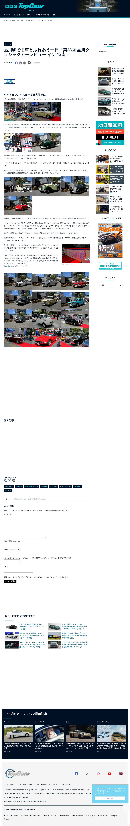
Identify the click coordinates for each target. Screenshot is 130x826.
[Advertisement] (65, 30)
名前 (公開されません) (12, 541)
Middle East (65, 816)
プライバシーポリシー (24, 784)
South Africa (104, 816)
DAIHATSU (9, 486)
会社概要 (56, 784)
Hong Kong (36, 816)
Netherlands (78, 816)
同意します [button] (110, 798)
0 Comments (36, 63)
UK (7, 816)
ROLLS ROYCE (65, 486)
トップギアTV (19, 15)
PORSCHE (53, 486)
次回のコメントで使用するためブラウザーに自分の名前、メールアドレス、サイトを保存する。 (36, 577)
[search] (126, 14)
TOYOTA (8, 490)
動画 (28, 15)
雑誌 (54, 15)
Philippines (91, 816)
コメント (8, 514)
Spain (115, 816)
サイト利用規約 (9, 784)
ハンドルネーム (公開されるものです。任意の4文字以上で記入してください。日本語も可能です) (37, 558)
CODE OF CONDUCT (42, 784)
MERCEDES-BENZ (31, 486)
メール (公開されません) (12, 549)
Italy (55, 816)
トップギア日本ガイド (41, 15)
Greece (25, 816)
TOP (4, 20)
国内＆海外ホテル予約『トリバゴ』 (16, 266)
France (15, 816)
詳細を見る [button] (102, 793)
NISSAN (44, 486)
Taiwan (8, 819)
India (47, 816)
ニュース (7, 15)
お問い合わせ (66, 784)
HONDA (19, 486)
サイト (6, 566)
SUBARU (77, 486)
